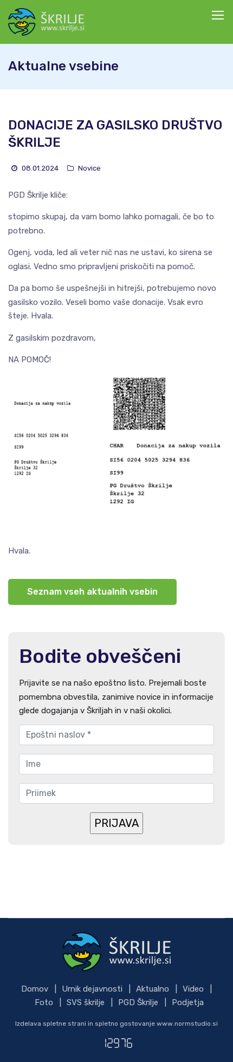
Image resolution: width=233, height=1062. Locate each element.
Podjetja (188, 1002)
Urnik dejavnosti (92, 989)
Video (193, 989)
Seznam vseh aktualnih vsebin (92, 592)
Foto (44, 1002)
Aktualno (152, 989)
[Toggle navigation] (219, 16)
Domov (34, 989)
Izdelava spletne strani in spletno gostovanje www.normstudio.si (116, 1023)
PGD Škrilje (138, 1002)
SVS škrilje (86, 1002)
